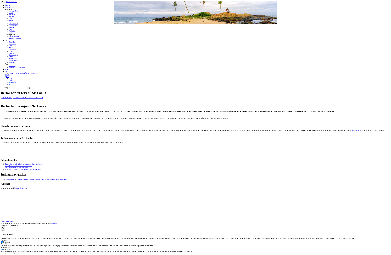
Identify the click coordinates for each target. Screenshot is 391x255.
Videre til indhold (11, 2)
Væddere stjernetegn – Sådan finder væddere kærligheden (20, 179)
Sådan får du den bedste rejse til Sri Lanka (18, 166)
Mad (10, 22)
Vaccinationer (13, 24)
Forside (7, 5)
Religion (11, 27)
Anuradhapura (13, 60)
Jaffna (11, 57)
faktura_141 (39, 98)
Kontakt (7, 84)
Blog (10, 78)
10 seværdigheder (14, 36)
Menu (3, 2)
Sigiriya (11, 47)
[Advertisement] (62, 205)
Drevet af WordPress (7, 221)
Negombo (12, 53)
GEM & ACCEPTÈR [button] (8, 253)
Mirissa (11, 62)
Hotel (6, 69)
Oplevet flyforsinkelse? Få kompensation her (23, 73)
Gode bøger (13, 25)
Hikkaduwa (12, 49)
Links (11, 80)
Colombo (12, 42)
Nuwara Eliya (13, 55)
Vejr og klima (13, 11)
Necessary (6, 242)
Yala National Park (15, 38)
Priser (11, 18)
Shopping (12, 14)
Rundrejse (12, 66)
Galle (10, 46)
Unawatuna (12, 44)
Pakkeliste (12, 31)
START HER (9, 7)
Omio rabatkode (356, 130)
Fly (6, 71)
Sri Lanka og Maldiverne (17, 68)
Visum (11, 13)
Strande (11, 16)
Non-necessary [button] (5, 247)
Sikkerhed (12, 29)
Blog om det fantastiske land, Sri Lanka (22, 98)
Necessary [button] (4, 240)
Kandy (11, 51)
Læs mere (54, 223)
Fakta (11, 33)
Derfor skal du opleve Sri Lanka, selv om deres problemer (23, 164)
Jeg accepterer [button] (46, 223)
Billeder (7, 75)
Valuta (11, 20)
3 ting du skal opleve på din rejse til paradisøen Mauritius (23, 169)
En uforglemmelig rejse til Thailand (16, 168)
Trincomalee (13, 58)
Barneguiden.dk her (20, 188)
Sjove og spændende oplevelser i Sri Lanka (55, 179)
